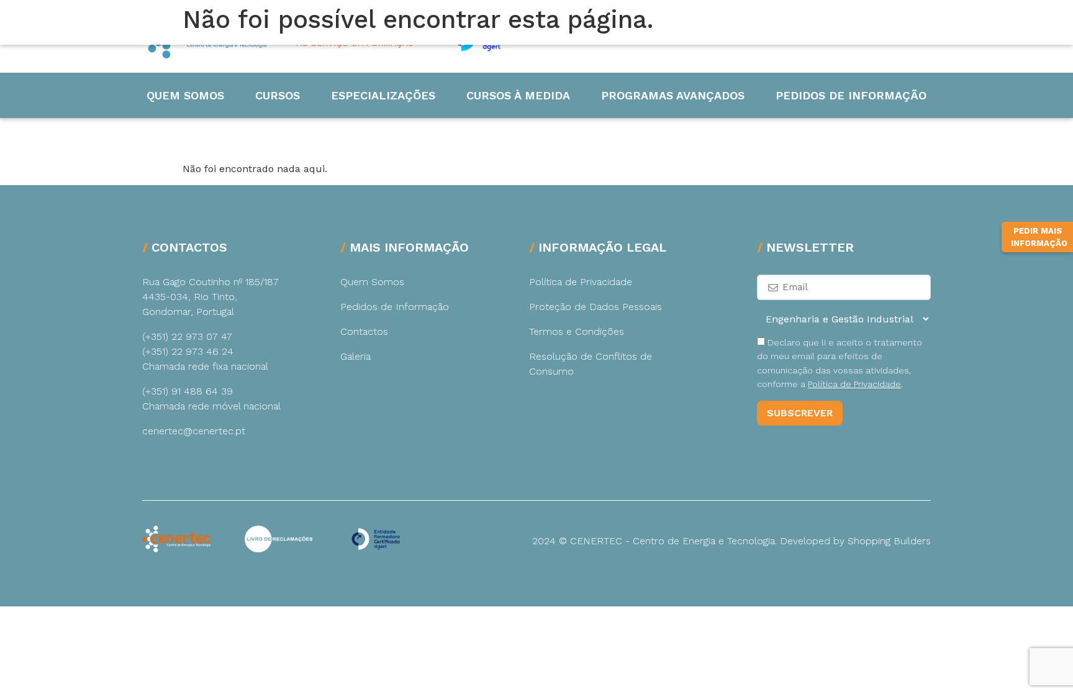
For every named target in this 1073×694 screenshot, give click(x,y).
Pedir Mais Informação (1039, 237)
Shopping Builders (889, 541)
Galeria (355, 356)
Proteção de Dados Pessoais (595, 307)
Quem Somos (185, 95)
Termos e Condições (576, 331)
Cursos (277, 95)
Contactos (364, 331)
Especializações (383, 95)
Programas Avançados (673, 95)
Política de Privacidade (580, 282)
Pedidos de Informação (851, 95)
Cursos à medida (518, 95)
